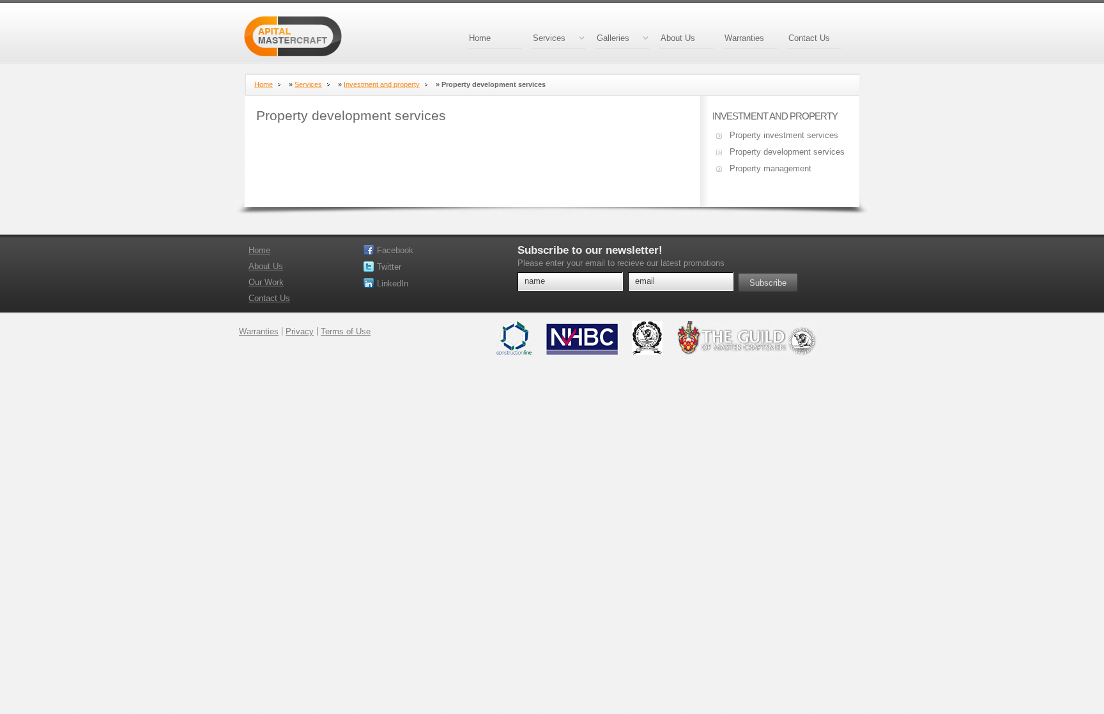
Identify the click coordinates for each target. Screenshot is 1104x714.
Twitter (389, 267)
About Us (678, 38)
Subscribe (767, 283)
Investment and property (382, 84)
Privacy (300, 331)
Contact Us (809, 38)
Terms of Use (346, 331)
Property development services (787, 152)
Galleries (613, 38)
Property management (770, 168)
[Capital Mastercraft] (293, 37)
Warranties (744, 38)
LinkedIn (392, 283)
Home (480, 38)
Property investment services (784, 135)
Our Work (266, 282)
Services (549, 38)
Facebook (395, 250)
